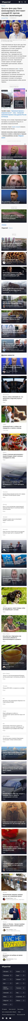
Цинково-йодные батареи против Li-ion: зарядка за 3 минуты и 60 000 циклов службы (14, 494)
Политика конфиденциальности (8, 1014)
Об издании (4, 1009)
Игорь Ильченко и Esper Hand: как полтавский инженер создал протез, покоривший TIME (13, 532)
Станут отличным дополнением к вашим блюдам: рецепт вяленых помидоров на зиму (13, 456)
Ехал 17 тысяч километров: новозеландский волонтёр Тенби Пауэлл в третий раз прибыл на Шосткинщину (13, 508)
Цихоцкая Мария (4, 18)
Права (19, 1011)
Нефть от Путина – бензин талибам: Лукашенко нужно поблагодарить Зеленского (14, 925)
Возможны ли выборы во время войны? (12, 956)
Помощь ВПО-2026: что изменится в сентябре (13, 688)
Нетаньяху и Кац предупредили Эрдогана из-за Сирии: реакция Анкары (14, 701)
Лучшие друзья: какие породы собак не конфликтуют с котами (14, 608)
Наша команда (20, 1009)
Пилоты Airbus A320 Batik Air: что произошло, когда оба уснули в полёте (13, 398)
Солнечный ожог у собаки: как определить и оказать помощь (12, 427)
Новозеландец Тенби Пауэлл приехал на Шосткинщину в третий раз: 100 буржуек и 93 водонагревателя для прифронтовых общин (13, 727)
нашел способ (16, 127)
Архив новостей (12, 1009)
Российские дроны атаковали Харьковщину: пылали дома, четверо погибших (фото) (13, 739)
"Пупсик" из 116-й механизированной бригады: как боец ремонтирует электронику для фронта (14, 676)
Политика (3, 5)
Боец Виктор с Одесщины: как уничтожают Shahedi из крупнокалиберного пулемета (12, 637)
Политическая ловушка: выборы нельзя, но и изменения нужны (13, 895)
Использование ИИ (21, 1014)
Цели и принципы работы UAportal (9, 1011)
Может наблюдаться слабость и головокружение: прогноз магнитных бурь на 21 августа (14, 715)
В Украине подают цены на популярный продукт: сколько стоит (12, 519)
